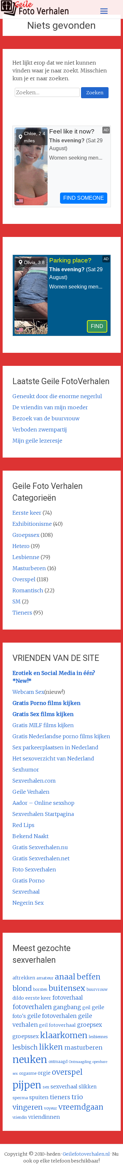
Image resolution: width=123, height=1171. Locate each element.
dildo (18, 998)
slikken (88, 1087)
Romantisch (27, 590)
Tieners (22, 612)
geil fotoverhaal (57, 1025)
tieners (60, 1097)
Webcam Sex (28, 692)
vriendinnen (44, 1117)
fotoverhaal (67, 997)
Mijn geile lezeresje (37, 440)
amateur (44, 977)
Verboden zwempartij (39, 429)
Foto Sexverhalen (34, 869)
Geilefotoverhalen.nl (86, 1154)
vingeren (27, 1107)
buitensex (67, 988)
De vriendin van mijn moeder (50, 407)
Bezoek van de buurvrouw (45, 418)
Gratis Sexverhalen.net (41, 858)
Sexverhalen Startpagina (43, 814)
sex (46, 1087)
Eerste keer (26, 512)
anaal (65, 976)
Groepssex (25, 535)
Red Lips (23, 825)
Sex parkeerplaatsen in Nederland (55, 747)
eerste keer (38, 998)
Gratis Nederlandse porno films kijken (61, 736)
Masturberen (29, 568)
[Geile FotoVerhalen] (34, 14)
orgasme (27, 1073)
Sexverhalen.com (34, 780)
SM (16, 601)
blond (22, 988)
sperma (20, 1097)
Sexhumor (25, 769)
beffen (89, 976)
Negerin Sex (28, 902)
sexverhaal (64, 1087)
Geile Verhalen (31, 791)
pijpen (26, 1085)
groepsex (89, 1024)
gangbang (67, 1007)
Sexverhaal (26, 891)
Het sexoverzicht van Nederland (53, 758)
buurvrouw (97, 989)
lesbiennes (98, 1036)
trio (77, 1097)
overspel (67, 1072)
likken (51, 1047)
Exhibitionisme (32, 524)
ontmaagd (58, 1061)
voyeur (50, 1108)
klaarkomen (64, 1035)
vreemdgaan (80, 1107)
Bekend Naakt (30, 836)
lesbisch (25, 1047)
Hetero (21, 546)
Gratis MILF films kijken (43, 725)
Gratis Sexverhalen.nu (40, 847)
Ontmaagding (80, 1062)
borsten (40, 989)
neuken (29, 1060)
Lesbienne (25, 557)
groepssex (25, 1036)
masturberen (83, 1047)
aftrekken (23, 978)
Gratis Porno (28, 880)
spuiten (39, 1097)
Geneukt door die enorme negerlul (57, 396)
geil (86, 1007)
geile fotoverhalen (52, 1016)
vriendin (19, 1117)
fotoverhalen (32, 1007)
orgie (44, 1073)
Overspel (23, 579)
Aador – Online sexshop (43, 803)
